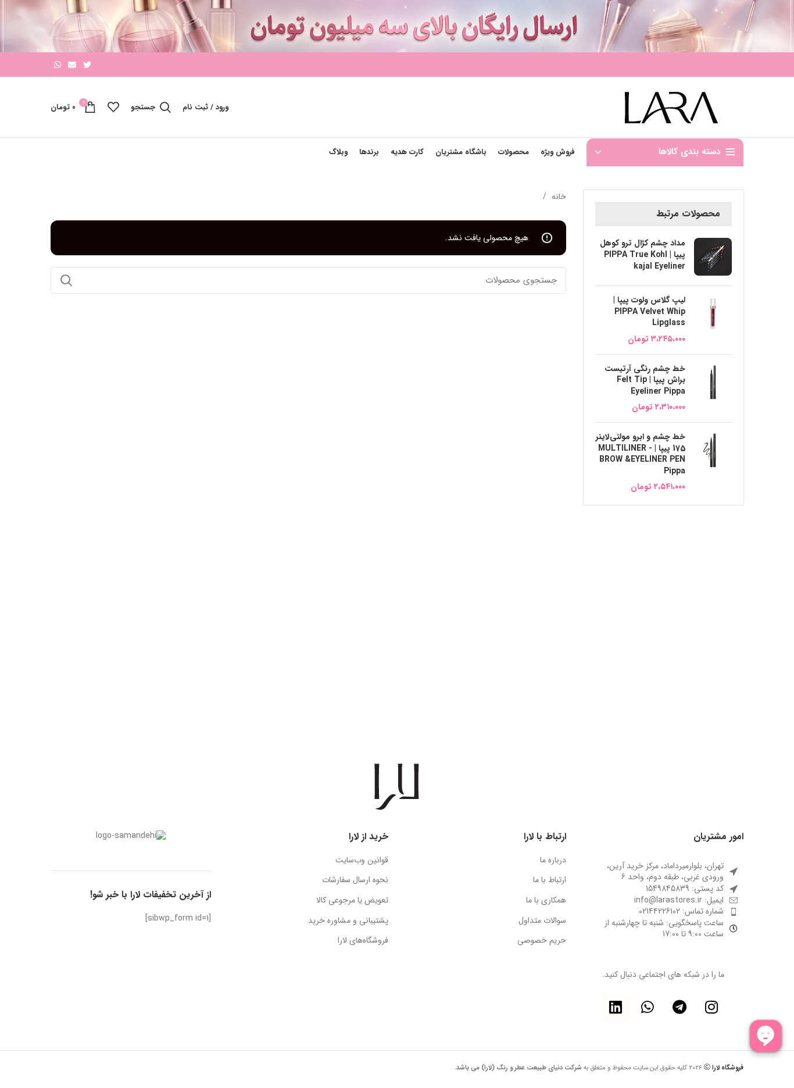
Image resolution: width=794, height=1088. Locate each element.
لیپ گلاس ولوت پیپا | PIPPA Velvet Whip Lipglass (649, 312)
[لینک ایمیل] (72, 64)
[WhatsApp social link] (58, 64)
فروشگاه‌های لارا (363, 941)
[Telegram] (679, 1006)
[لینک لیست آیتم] (663, 901)
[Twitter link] (87, 64)
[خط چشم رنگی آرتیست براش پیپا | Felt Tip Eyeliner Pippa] (713, 388)
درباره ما (553, 860)
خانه (557, 196)
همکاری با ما (546, 901)
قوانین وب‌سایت (361, 860)
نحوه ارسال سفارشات (355, 880)
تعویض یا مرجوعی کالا (352, 901)
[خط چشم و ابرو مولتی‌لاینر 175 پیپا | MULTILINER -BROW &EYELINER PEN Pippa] (713, 462)
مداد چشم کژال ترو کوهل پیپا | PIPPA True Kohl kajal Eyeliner (642, 255)
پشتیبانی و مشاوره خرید (348, 921)
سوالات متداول (542, 921)
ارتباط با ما (549, 880)
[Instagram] (711, 1006)
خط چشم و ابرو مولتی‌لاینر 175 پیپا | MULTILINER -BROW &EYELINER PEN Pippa (640, 454)
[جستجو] (66, 280)
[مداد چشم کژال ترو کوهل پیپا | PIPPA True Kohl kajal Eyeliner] (713, 257)
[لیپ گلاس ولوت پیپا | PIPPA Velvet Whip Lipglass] (713, 320)
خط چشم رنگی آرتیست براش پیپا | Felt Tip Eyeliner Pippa (645, 380)
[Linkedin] (615, 1006)
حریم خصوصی (541, 941)
